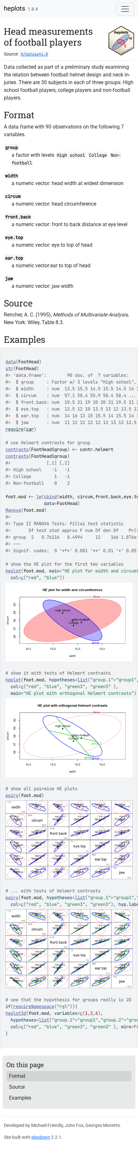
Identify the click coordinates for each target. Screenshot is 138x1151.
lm (38, 497)
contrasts (17, 449)
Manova (13, 510)
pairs (11, 795)
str (9, 368)
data (10, 362)
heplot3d (15, 1013)
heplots (14, 8)
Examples (20, 1098)
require (14, 429)
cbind (50, 497)
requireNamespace (33, 1006)
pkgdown (40, 1137)
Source (17, 1087)
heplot (13, 571)
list (82, 680)
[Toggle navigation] (125, 9)
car (30, 429)
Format (17, 1076)
